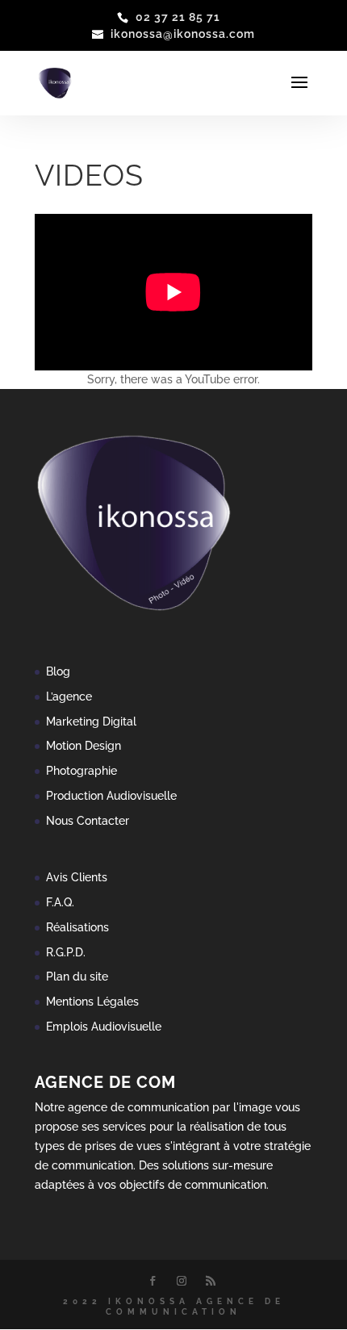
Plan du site (77, 976)
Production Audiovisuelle (111, 795)
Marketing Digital (91, 721)
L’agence (69, 696)
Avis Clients (76, 877)
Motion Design (83, 745)
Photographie (81, 770)
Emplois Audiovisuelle (103, 1026)
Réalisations (77, 927)
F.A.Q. (60, 902)
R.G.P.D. (66, 952)
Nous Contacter (87, 820)
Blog (58, 671)
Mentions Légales (92, 1001)
